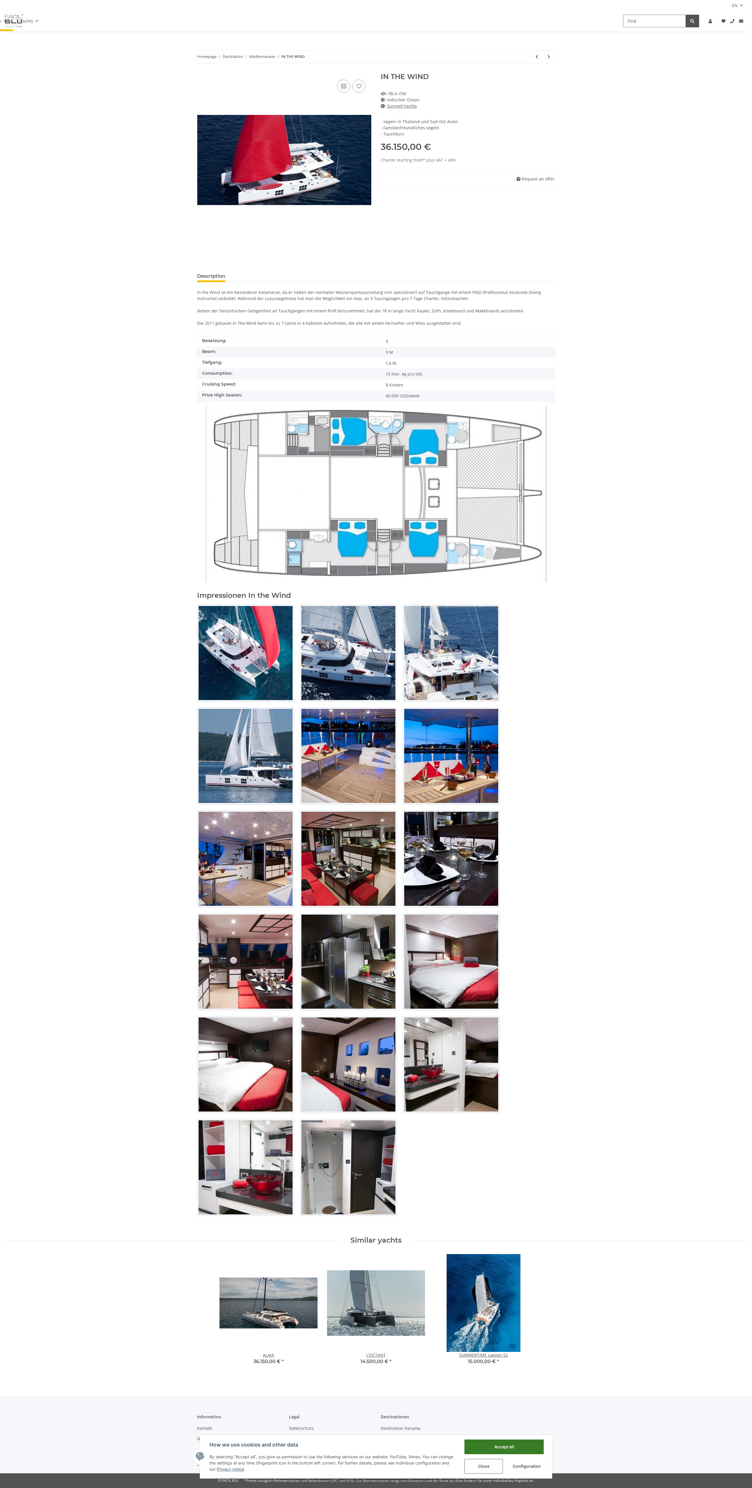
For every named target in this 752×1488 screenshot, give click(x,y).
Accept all (504, 1446)
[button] (710, 21)
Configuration (527, 1466)
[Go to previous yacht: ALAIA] (537, 56)
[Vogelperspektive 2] (348, 653)
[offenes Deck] (245, 858)
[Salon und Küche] (348, 858)
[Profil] (245, 755)
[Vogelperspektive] (245, 653)
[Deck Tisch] (451, 755)
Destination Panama (400, 1428)
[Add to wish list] (358, 86)
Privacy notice (230, 1469)
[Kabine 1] (451, 961)
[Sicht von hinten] (451, 653)
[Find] (692, 21)
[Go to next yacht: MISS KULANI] (549, 56)
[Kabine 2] (245, 1064)
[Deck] (348, 755)
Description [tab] (211, 276)
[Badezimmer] (245, 1167)
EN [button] (735, 5)
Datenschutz (301, 1428)
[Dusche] (348, 1167)
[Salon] (245, 961)
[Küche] (348, 961)
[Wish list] (723, 21)
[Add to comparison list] (343, 86)
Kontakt (204, 1428)
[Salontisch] (451, 858)
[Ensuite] (451, 1064)
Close (483, 1466)
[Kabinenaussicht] (348, 1064)
